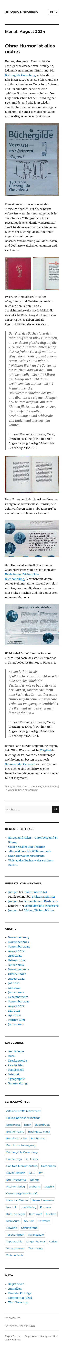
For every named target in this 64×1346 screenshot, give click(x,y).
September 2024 (19, 946)
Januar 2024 (16, 964)
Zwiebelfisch (14, 1255)
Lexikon (51, 1214)
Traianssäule (36, 1234)
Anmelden (15, 1288)
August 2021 (16, 1006)
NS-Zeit (29, 1220)
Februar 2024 (17, 960)
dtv (40, 1172)
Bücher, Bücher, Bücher (39, 910)
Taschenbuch (15, 1234)
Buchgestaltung (39, 1131)
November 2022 (18, 969)
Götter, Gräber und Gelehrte (26, 846)
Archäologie (16, 1051)
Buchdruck (42, 1124)
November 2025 (18, 937)
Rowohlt (11, 1227)
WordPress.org (17, 1302)
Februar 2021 (16, 1019)
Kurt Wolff (35, 1214)
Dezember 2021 (18, 997)
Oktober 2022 (17, 974)
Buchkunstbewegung (21, 1145)
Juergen (13, 892)
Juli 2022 (14, 983)
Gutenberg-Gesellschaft (22, 1193)
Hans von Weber (17, 1200)
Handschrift (16, 1069)
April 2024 (15, 955)
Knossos (45, 1207)
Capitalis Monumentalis (21, 1166)
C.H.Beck (32, 1159)
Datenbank (48, 1166)
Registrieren (16, 1284)
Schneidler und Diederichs (41, 901)
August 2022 (16, 978)
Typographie (16, 1078)
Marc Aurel (13, 1220)
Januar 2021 (15, 1024)
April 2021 (14, 1015)
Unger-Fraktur (35, 1241)
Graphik (49, 1186)
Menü (53, 12)
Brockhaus (13, 1124)
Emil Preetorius (16, 1179)
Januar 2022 (16, 992)
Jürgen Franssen (21, 12)
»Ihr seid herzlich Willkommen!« (30, 851)
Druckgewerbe (17, 1060)
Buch (27, 786)
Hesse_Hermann (43, 1200)
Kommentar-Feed (20, 1297)
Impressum (12, 1317)
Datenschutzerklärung (20, 1326)
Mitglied (45, 750)
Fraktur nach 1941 (35, 892)
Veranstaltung (17, 1083)
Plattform (44, 1220)
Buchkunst (38, 1138)
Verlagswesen (15, 1248)
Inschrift (11, 1207)
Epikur (34, 1179)
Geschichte (15, 1065)
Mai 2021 (14, 1010)
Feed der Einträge (19, 1293)
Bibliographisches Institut (23, 1117)
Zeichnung (35, 1248)
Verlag (53, 1241)
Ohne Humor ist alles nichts (26, 856)
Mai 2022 (14, 987)
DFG (32, 1172)
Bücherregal (14, 1159)
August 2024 (16, 951)
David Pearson (15, 1172)
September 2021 (18, 1001)
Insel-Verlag (28, 1207)
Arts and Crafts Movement (23, 1111)
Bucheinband (15, 1131)
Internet (13, 1074)
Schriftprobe (29, 1227)
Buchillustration (16, 1138)
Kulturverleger (15, 1214)
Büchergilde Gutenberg (20, 75)
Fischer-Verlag (15, 1186)
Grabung (34, 1186)
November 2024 (18, 942)
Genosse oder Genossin (20, 764)
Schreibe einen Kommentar (23, 789)
